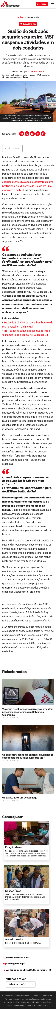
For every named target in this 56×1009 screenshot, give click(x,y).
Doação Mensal (14, 847)
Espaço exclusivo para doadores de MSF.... (23, 943)
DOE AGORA (41, 4)
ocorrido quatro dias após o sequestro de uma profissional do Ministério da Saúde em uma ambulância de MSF (27, 186)
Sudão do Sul (29, 24)
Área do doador (14, 939)
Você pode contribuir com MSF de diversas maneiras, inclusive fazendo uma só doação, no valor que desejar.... (25, 897)
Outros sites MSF (16, 979)
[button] (21, 133)
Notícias (20, 17)
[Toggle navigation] (52, 4)
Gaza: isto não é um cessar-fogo (19, 797)
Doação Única (13, 891)
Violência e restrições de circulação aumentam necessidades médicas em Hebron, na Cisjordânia (27, 712)
